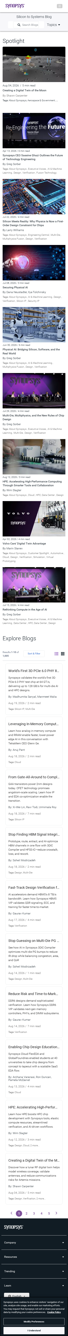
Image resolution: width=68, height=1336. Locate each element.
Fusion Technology (46, 172)
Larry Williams (15, 230)
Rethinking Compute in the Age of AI (25, 609)
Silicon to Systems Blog (34, 16)
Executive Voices (37, 168)
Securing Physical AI (15, 287)
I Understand (34, 1330)
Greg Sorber (13, 164)
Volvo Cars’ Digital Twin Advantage (24, 543)
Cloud (31, 495)
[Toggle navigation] (59, 6)
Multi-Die (55, 234)
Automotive (57, 553)
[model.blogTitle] (34, 130)
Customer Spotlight (38, 553)
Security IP (33, 301)
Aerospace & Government (41, 100)
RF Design (61, 100)
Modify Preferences (34, 1321)
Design (17, 172)
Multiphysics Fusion (13, 238)
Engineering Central (38, 234)
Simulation (39, 557)
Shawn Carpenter (16, 95)
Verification (28, 172)
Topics (52, 24)
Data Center (20, 623)
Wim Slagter (13, 490)
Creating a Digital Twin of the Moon (24, 90)
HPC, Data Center (45, 495)
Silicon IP (21, 301)
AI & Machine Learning (40, 296)
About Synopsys (18, 100)
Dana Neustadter (16, 292)
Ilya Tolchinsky (37, 292)
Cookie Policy (54, 1312)
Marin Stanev (14, 548)
